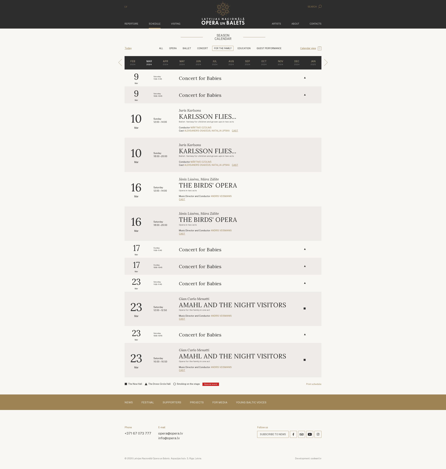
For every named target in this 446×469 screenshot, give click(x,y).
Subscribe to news (273, 434)
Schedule (155, 23)
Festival (147, 402)
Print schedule (313, 384)
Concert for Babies (200, 78)
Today (128, 48)
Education (244, 48)
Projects (197, 402)
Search (312, 6)
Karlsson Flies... (207, 117)
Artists (276, 23)
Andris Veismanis (221, 196)
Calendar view (308, 48)
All (161, 48)
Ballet (187, 48)
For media (219, 402)
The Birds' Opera (208, 185)
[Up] (438, 461)
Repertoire (131, 23)
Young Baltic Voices (251, 402)
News (129, 402)
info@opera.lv (169, 438)
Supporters (172, 402)
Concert (202, 48)
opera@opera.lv (170, 433)
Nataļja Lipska (221, 130)
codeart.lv (316, 458)
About (295, 23)
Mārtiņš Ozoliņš (201, 127)
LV (126, 6)
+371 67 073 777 (138, 433)
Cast (235, 130)
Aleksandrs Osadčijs (197, 130)
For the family (223, 48)
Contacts (315, 23)
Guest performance (269, 48)
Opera (173, 48)
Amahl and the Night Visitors (232, 305)
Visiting (175, 23)
